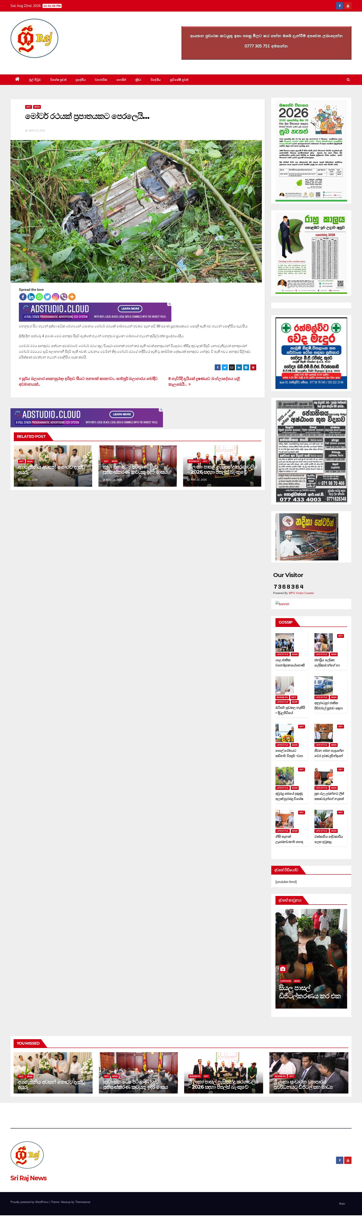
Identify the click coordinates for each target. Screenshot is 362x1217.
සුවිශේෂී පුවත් (179, 80)
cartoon (285, 981)
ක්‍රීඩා (138, 80)
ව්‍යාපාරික (101, 80)
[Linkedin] (31, 296)
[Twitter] (47, 296)
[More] (72, 296)
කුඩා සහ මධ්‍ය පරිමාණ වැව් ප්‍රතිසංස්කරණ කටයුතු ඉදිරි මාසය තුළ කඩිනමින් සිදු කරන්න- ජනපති (137, 472)
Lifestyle (283, 654)
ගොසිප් (121, 80)
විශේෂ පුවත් (58, 80)
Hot (28, 107)
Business (194, 461)
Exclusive (300, 981)
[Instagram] (55, 296)
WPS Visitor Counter (301, 593)
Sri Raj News (28, 65)
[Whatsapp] (39, 296)
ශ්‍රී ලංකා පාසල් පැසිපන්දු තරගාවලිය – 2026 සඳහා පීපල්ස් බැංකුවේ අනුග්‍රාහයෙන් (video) (222, 472)
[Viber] (63, 296)
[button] (348, 79)
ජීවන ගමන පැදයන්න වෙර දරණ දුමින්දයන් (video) (329, 756)
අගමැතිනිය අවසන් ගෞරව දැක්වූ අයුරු (51, 469)
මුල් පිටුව (35, 80)
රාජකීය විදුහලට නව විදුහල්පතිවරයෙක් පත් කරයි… (309, 996)
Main (37, 107)
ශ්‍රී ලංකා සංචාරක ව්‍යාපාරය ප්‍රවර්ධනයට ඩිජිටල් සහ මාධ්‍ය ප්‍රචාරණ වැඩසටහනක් (303, 1087)
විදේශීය (156, 80)
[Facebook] (23, 296)
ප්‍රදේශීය (81, 80)
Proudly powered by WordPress (29, 1202)
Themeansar (82, 1202)
